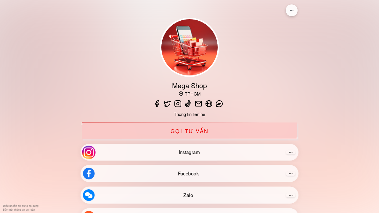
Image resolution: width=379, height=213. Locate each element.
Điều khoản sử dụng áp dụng (20, 206)
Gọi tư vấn (190, 131)
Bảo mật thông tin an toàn (19, 210)
